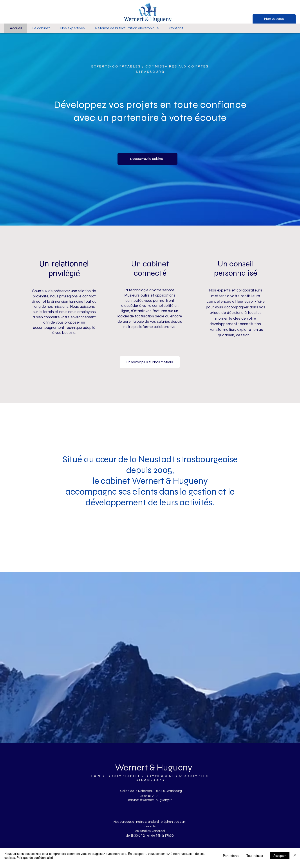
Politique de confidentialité (35, 857)
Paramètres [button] (231, 855)
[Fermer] (294, 855)
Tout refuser (254, 855)
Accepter (279, 855)
